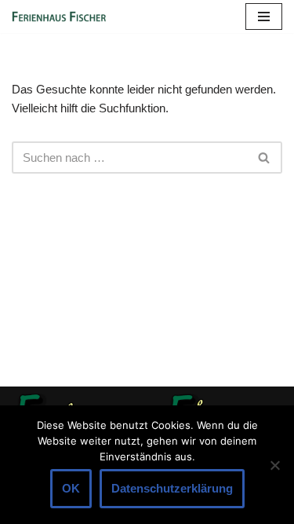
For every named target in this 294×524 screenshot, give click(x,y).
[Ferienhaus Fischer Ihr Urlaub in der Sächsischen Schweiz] (59, 16)
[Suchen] (264, 157)
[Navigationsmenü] (263, 16)
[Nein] (274, 465)
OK (71, 488)
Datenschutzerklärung (172, 488)
